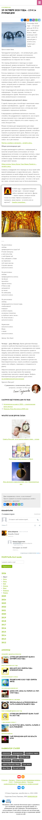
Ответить (10, 536)
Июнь (5, 581)
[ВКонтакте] (22, 20)
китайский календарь (10, 757)
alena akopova (28, 543)
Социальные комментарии (30, 553)
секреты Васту (18, 760)
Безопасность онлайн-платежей (28, 784)
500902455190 (32, 796)
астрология (6, 753)
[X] (25, 20)
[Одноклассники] (28, 20)
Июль (5, 579)
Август (5, 577)
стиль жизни (27, 764)
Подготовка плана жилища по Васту (21, 459)
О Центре (4, 780)
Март (5, 588)
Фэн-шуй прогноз (18, 768)
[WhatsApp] (36, 20)
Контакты (12, 780)
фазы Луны (6, 768)
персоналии (6, 760)
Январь (5, 593)
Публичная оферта (20, 782)
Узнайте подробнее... (19, 202)
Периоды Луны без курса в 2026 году (16, 409)
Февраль (6, 590)
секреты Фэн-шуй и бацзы (11, 764)
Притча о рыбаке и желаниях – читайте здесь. (17, 143)
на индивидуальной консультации (13, 379)
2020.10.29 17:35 (18, 545)
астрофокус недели (31, 753)
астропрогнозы (18, 753)
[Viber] (33, 20)
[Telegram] (39, 20)
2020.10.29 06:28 (23, 531)
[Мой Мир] (30, 20)
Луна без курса (24, 757)
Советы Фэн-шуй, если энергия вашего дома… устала (21, 439)
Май (4, 584)
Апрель (5, 586)
